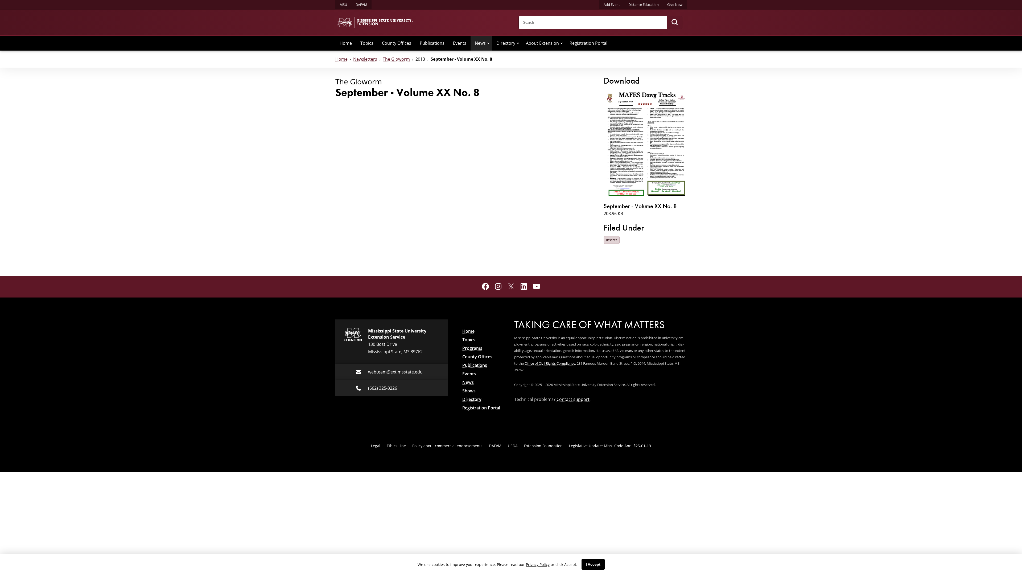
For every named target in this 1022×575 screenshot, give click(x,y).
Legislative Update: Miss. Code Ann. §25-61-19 (610, 445)
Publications (432, 43)
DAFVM (361, 4)
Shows (469, 391)
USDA (513, 445)
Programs (472, 348)
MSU (343, 4)
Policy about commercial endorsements (447, 445)
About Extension (542, 43)
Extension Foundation (543, 445)
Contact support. (574, 399)
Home (346, 43)
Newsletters (365, 59)
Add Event (612, 4)
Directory (505, 43)
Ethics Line (396, 445)
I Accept (593, 564)
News (480, 43)
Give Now (674, 4)
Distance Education (643, 4)
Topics (366, 43)
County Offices (396, 43)
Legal (375, 445)
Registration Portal (588, 43)
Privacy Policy (538, 564)
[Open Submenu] (488, 43)
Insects (611, 239)
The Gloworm (396, 59)
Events (459, 43)
